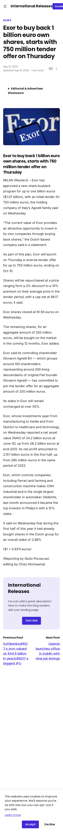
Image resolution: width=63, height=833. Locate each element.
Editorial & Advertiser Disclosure (25, 91)
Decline (49, 824)
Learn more (13, 815)
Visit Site (31, 621)
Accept (30, 824)
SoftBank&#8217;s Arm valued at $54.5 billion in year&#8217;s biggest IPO (15, 654)
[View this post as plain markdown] (50, 68)
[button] (5, 6)
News (7, 20)
